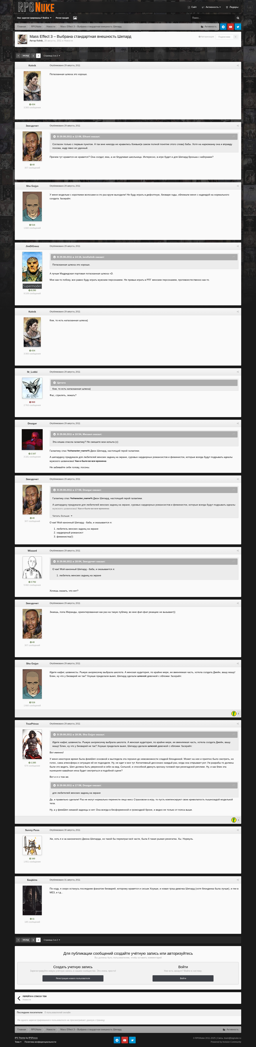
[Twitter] (238, 26)
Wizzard (32, 550)
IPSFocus (33, 1038)
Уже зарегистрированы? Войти (33, 18)
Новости (68, 40)
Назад (26, 56)
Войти (183, 978)
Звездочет (32, 125)
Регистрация (62, 18)
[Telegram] (223, 26)
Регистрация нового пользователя (73, 978)
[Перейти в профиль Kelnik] (22, 39)
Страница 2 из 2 (51, 56)
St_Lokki (32, 371)
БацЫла (32, 879)
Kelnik (40, 40)
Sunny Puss (32, 830)
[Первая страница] (18, 55)
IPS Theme (20, 1038)
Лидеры (233, 7)
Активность (212, 7)
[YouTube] (230, 26)
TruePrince (32, 723)
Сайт (194, 7)
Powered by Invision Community (226, 1042)
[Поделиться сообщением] (238, 65)
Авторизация (207, 37)
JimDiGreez (32, 246)
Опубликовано (65, 65)
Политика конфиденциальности (40, 1042)
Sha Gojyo (32, 186)
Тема (17, 1042)
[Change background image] (75, 17)
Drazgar (32, 423)
